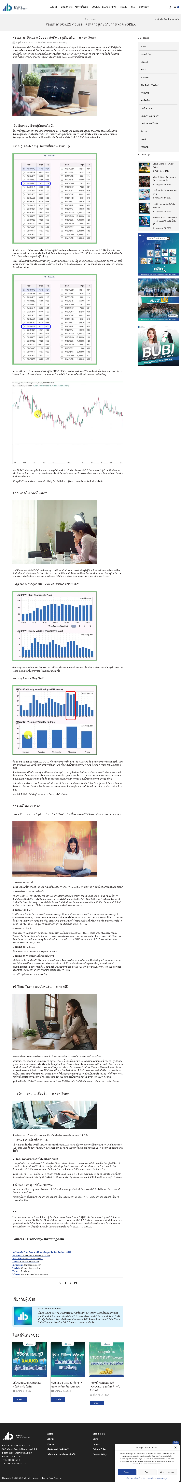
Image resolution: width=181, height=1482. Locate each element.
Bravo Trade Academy (57, 42)
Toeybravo (25, 1271)
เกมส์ (143, 139)
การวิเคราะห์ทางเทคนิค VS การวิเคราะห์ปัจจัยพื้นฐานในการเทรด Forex (85, 960)
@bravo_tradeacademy (31, 1268)
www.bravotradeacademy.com (34, 1274)
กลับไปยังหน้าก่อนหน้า (168, 19)
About (53, 7)
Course (96, 7)
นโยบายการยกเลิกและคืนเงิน (61, 1454)
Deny (147, 1472)
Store (123, 7)
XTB (133, 7)
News (143, 69)
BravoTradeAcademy (29, 1261)
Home (50, 1433)
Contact (144, 7)
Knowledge (146, 54)
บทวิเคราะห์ (147, 108)
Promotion (145, 77)
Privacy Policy (99, 1449)
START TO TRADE (82, 1226)
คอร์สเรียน (146, 100)
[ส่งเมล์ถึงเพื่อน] (75, 1283)
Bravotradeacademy (32, 1265)
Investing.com (114, 250)
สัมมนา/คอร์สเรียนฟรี (58, 1449)
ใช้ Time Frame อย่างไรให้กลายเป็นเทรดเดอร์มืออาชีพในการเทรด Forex (76, 1077)
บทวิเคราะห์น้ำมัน (150, 123)
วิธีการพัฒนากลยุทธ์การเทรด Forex (52, 970)
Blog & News (109, 7)
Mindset (144, 62)
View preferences (167, 1472)
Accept (127, 1472)
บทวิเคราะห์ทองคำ (150, 116)
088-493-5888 (13, 1460)
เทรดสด (144, 147)
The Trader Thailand (150, 85)
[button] (175, 1447)
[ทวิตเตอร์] (61, 1283)
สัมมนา (144, 131)
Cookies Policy (100, 1454)
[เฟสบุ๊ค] (65, 1283)
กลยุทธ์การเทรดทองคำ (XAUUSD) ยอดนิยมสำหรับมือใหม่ (105, 1386)
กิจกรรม (145, 93)
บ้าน (86, 19)
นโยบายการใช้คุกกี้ (133, 1478)
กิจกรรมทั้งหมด (81, 7)
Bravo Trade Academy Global (36, 1255)
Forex (94, 19)
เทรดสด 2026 (67, 7)
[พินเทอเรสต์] (70, 1283)
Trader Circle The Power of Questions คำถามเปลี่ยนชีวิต (165, 221)
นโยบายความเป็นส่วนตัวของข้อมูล (154, 1478)
